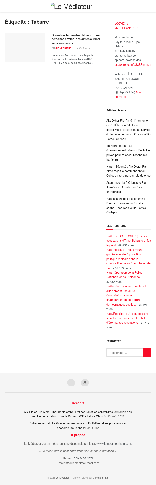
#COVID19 (121, 23)
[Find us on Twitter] (85, 382)
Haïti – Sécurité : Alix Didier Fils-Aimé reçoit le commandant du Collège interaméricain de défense (128, 171)
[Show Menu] (149, 6)
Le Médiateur (63, 48)
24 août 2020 (82, 48)
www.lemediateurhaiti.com (114, 443)
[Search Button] (142, 6)
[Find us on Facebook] (71, 382)
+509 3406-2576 (83, 458)
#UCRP (134, 28)
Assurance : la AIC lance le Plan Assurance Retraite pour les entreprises (126, 187)
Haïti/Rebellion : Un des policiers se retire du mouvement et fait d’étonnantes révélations (127, 318)
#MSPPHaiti (122, 28)
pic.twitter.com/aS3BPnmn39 (133, 64)
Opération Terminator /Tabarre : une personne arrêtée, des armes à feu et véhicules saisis (76, 39)
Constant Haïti (100, 477)
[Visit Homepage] (71, 6)
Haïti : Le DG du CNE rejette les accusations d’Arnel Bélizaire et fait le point (128, 240)
